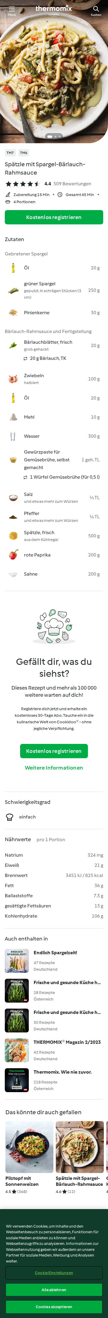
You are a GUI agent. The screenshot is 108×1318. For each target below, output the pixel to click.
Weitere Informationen (54, 767)
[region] (54, 1263)
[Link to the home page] (54, 11)
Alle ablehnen (54, 1290)
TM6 (24, 153)
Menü (12, 15)
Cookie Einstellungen (54, 1273)
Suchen (96, 15)
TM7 (10, 153)
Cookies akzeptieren (54, 1307)
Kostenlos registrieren (54, 217)
